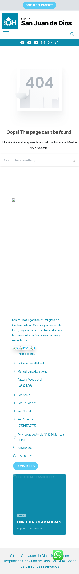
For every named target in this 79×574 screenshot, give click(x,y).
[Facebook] (22, 42)
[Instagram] (43, 42)
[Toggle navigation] (6, 33)
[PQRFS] (17, 348)
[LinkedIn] (36, 42)
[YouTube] (29, 42)
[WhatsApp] (50, 42)
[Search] (72, 34)
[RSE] (26, 348)
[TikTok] (57, 42)
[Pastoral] (32, 348)
